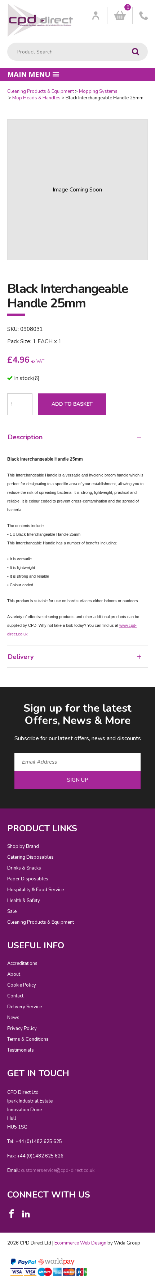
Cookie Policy (21, 985)
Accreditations (22, 963)
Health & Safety (23, 900)
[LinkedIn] (26, 1213)
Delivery (21, 656)
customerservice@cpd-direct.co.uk (57, 1170)
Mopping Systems (98, 91)
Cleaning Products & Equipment (40, 91)
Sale (12, 911)
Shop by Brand (23, 846)
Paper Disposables (27, 879)
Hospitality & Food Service (35, 890)
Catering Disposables (30, 857)
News (13, 1017)
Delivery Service (24, 1007)
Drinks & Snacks (24, 868)
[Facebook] (11, 1213)
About (13, 974)
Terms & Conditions (28, 1039)
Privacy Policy (22, 1028)
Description (25, 437)
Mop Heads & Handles (36, 98)
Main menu (28, 74)
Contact (15, 996)
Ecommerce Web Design (80, 1243)
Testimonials (20, 1050)
